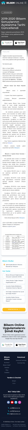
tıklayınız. (10, 143)
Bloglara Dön (8, 12)
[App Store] (20, 43)
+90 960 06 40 (15, 411)
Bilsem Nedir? (7, 365)
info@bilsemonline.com (15, 414)
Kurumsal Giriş (21, 363)
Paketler (7, 367)
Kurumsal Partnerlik (21, 360)
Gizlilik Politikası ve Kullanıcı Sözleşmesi (6, 425)
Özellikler (6, 372)
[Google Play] (7, 43)
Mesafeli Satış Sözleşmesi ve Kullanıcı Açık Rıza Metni (19, 425)
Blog (7, 370)
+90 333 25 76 (15, 408)
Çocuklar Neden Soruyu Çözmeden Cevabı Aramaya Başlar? (14, 299)
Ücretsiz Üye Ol (13, 309)
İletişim (14, 381)
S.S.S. (14, 383)
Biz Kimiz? (7, 362)
